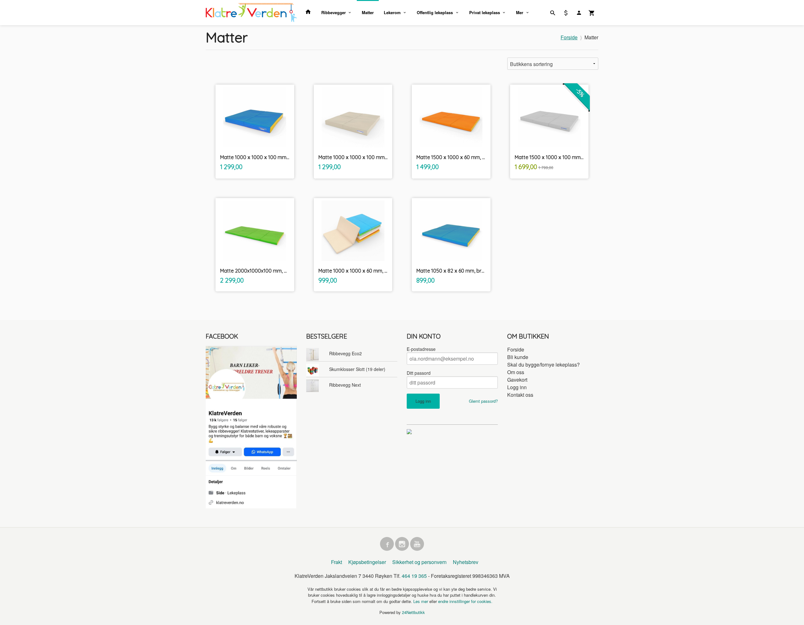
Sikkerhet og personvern (419, 562)
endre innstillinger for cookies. (465, 601)
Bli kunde (517, 357)
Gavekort (517, 379)
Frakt (336, 562)
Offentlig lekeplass (435, 12)
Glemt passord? (483, 401)
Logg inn (517, 387)
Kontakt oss (520, 394)
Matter (368, 12)
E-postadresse (421, 349)
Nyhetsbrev (465, 562)
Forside (569, 37)
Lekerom (392, 12)
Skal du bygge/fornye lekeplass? (543, 364)
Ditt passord (419, 373)
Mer (519, 12)
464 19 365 (414, 575)
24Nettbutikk (413, 612)
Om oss (515, 372)
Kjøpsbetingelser (367, 562)
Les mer (421, 601)
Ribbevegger (333, 12)
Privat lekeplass (484, 12)
